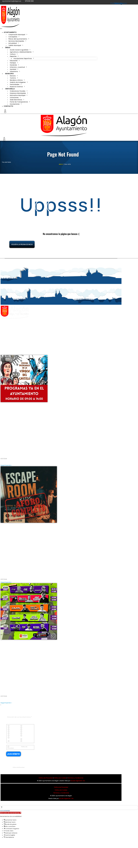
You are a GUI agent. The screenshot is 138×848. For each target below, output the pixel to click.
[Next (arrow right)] (2, 845)
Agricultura (25, 726)
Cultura (11, 728)
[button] (1, 29)
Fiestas (11, 732)
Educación (12, 730)
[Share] (2, 841)
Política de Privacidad (18, 767)
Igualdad (25, 732)
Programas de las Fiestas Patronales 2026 (20, 453)
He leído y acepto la (17, 747)
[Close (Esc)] (1, 841)
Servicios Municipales (11, 738)
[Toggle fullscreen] (4, 841)
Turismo (11, 741)
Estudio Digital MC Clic (78, 781)
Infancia (12, 734)
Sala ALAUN (6, 691)
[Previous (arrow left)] (1, 845)
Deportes (24, 728)
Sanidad (25, 736)
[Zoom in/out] (6, 841)
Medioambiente (14, 736)
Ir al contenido (5, 811)
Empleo (24, 730)
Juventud (25, 734)
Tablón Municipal (27, 739)
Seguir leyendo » (6, 465)
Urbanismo (25, 741)
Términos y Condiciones (75, 778)
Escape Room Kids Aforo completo (16, 574)
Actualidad (12, 726)
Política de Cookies (60, 778)
